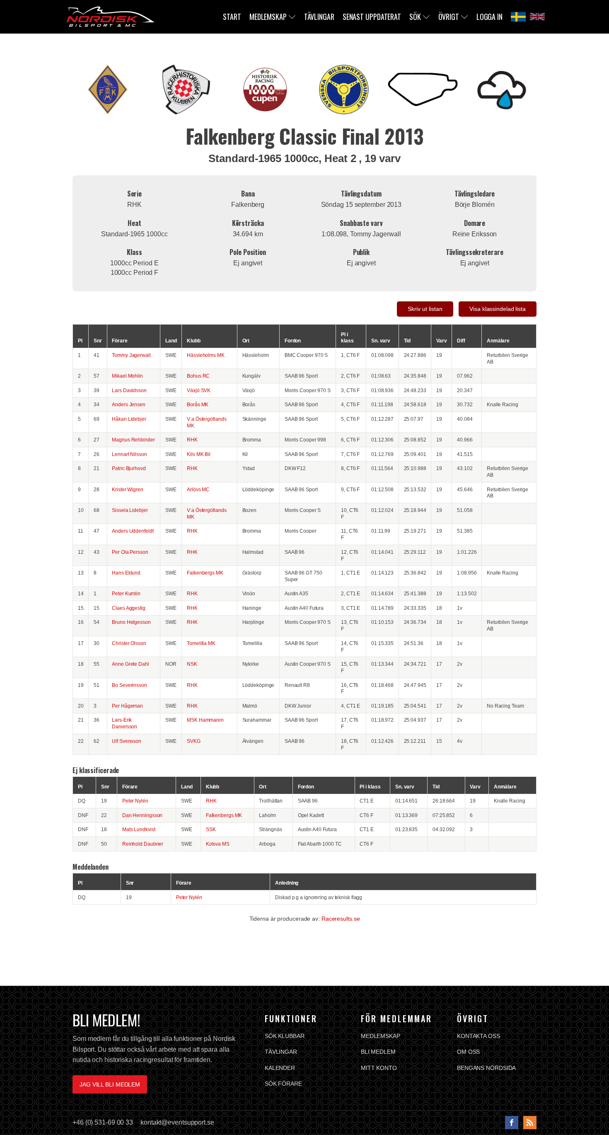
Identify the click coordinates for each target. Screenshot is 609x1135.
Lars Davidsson (129, 390)
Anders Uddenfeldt (132, 531)
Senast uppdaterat (372, 16)
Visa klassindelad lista (497, 309)
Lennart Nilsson (129, 454)
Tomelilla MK (201, 643)
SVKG (194, 741)
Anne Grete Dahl (130, 664)
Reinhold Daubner (142, 843)
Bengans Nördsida (486, 1068)
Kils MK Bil (198, 454)
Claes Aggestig (128, 608)
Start (232, 16)
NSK (192, 664)
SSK (211, 829)
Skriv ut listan (425, 309)
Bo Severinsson (129, 685)
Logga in (489, 16)
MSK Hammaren (205, 720)
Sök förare (283, 1083)
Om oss (468, 1051)
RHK (192, 439)
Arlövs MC (198, 489)
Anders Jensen (128, 404)
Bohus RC (198, 375)
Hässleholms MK (206, 355)
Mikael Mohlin (127, 375)
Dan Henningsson (142, 815)
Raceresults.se (340, 918)
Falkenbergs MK (205, 572)
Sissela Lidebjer (129, 510)
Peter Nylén (135, 800)
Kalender (280, 1068)
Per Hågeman (127, 705)
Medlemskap (268, 16)
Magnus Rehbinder (133, 439)
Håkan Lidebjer (129, 419)
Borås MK (197, 404)
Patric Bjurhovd (129, 468)
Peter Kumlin (126, 593)
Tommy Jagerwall (131, 355)
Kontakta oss (478, 1036)
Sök (415, 16)
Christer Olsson (129, 643)
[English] (537, 16)
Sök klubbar (284, 1036)
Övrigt (448, 16)
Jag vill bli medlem (110, 1084)
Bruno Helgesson (131, 622)
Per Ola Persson (130, 552)
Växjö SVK (198, 390)
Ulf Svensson (126, 741)
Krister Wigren (127, 489)
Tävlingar (319, 16)
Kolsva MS (218, 843)
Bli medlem (378, 1051)
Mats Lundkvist (138, 829)
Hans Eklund (126, 572)
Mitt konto (379, 1068)
